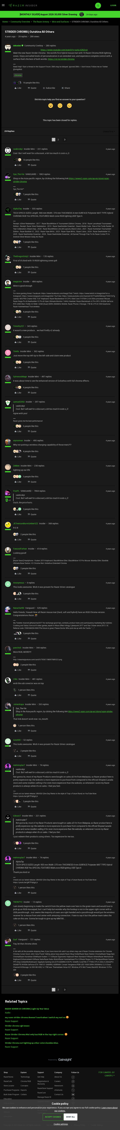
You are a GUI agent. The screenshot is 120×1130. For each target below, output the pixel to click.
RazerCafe (8, 1081)
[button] (3, 6)
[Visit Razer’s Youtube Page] (73, 1094)
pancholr (17, 647)
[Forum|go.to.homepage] (22, 6)
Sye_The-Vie (18, 174)
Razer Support (11, 1021)
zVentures (58, 1090)
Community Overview (20, 21)
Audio (7, 1012)
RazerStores (8, 1077)
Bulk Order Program (11, 1094)
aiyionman (18, 440)
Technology (25, 1077)
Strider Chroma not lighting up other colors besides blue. (32, 1043)
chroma (18, 75)
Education (8, 1099)
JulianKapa (18, 704)
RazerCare (41, 1092)
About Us (58, 1077)
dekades (17, 45)
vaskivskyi (18, 149)
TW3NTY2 (17, 902)
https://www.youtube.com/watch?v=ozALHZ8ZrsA (64, 49)
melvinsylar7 (19, 765)
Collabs (24, 1094)
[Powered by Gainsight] (60, 1060)
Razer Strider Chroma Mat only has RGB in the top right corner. (34, 1035)
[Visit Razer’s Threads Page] (73, 1086)
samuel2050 (19, 401)
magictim (17, 281)
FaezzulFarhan (20, 548)
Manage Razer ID (44, 1097)
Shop (6, 1072)
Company (58, 1072)
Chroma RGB (26, 1081)
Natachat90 (18, 607)
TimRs (16, 351)
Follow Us (75, 1072)
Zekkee (16, 465)
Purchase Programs (11, 1090)
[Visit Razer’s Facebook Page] (73, 1077)
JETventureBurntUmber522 (25, 523)
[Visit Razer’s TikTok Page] (73, 1099)
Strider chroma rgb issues (17, 1026)
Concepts (24, 1085)
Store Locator (9, 1085)
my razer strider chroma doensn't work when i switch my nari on (35, 1017)
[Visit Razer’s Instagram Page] (73, 1081)
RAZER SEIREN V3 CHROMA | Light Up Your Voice (27, 1009)
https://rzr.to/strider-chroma (61, 59)
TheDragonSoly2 (21, 256)
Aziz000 (17, 739)
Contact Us (58, 1094)
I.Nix (15, 679)
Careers (57, 1081)
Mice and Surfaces (60, 21)
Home (5, 21)
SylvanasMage (20, 376)
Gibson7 (17, 815)
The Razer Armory (41, 21)
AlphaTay (17, 208)
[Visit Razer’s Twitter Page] (73, 1090)
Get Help (40, 1077)
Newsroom (58, 1085)
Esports (24, 1090)
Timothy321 (18, 326)
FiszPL (16, 490)
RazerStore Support (45, 1088)
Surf (15, 939)
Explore (23, 1072)
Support (40, 1072)
